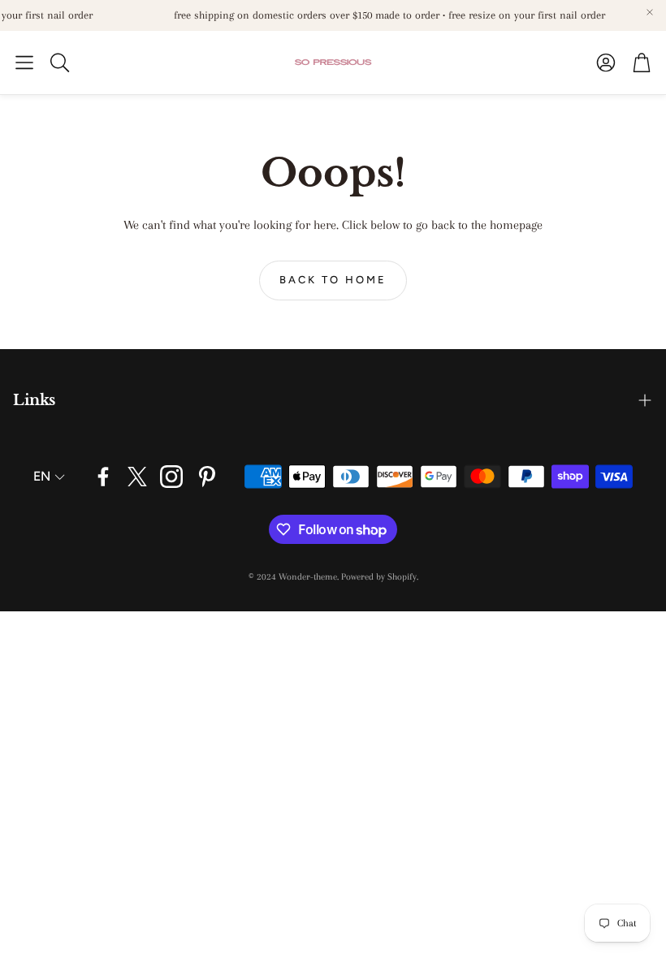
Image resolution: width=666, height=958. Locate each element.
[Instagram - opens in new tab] (171, 476)
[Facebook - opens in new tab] (103, 476)
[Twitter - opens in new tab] (137, 476)
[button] (24, 62)
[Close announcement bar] (650, 12)
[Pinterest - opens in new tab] (207, 476)
